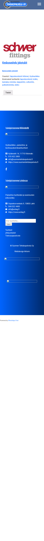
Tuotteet (8, 230)
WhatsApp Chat (13, 320)
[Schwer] (19, 51)
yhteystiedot (10, 233)
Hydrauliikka (34, 76)
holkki (35, 79)
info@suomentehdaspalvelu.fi (20, 159)
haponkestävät (26, 79)
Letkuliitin (30, 82)
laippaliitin (21, 82)
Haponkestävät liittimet (19, 76)
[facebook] (6, 169)
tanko (17, 85)
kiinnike (13, 82)
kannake (5, 82)
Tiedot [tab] (8, 92)
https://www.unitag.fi (16, 212)
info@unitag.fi (13, 209)
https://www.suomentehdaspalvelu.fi (23, 162)
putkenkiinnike (8, 85)
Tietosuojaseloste (12, 236)
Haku (8, 224)
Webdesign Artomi (22, 251)
